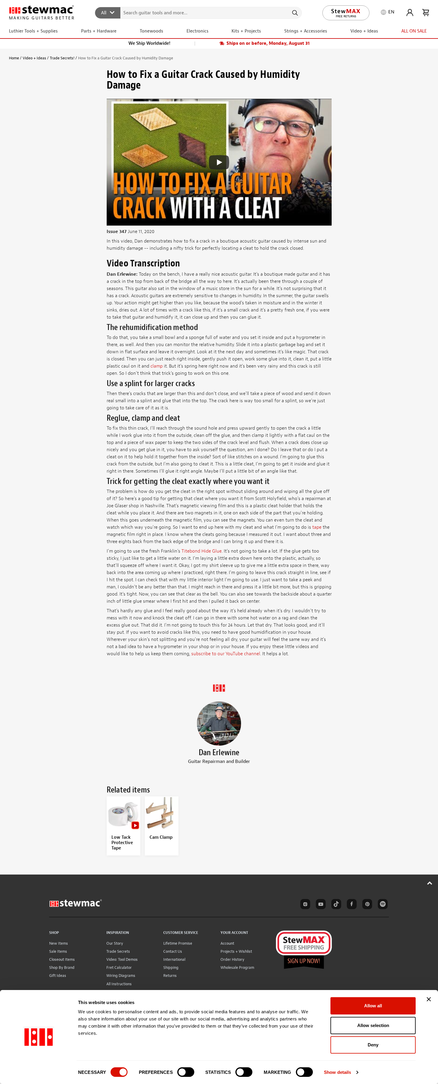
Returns (170, 975)
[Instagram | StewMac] (304, 905)
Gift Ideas (57, 975)
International (174, 959)
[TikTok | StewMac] (335, 905)
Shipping (170, 967)
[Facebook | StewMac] (351, 905)
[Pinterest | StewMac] (366, 905)
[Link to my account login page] (409, 12)
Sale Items (58, 951)
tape (316, 527)
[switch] (185, 1072)
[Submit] (295, 12)
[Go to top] (430, 883)
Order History (232, 959)
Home (14, 58)
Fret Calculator (119, 967)
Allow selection (373, 1025)
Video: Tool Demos (122, 959)
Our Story (114, 943)
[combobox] (198, 12)
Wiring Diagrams (120, 975)
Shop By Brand (61, 967)
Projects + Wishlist (236, 951)
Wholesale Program (237, 967)
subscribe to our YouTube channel (225, 654)
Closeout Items (62, 959)
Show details (337, 1072)
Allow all (373, 1005)
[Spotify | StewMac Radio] (382, 905)
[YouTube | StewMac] (320, 905)
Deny (373, 1044)
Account (227, 943)
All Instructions (119, 983)
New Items (58, 943)
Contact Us (172, 951)
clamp (156, 366)
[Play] (219, 162)
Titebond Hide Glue (201, 551)
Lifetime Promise (177, 943)
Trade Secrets (118, 951)
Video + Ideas (34, 58)
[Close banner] (429, 999)
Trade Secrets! (62, 58)
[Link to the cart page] (425, 12)
